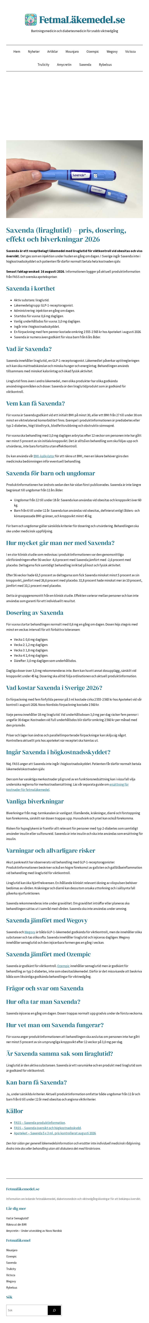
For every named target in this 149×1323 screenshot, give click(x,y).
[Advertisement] (74, 113)
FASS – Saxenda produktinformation (39, 1123)
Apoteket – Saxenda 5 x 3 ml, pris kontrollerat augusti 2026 (55, 1133)
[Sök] (54, 1310)
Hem (16, 51)
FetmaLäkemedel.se (82, 19)
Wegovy (29, 932)
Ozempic (63, 966)
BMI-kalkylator (44, 456)
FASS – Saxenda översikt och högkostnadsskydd (47, 1128)
